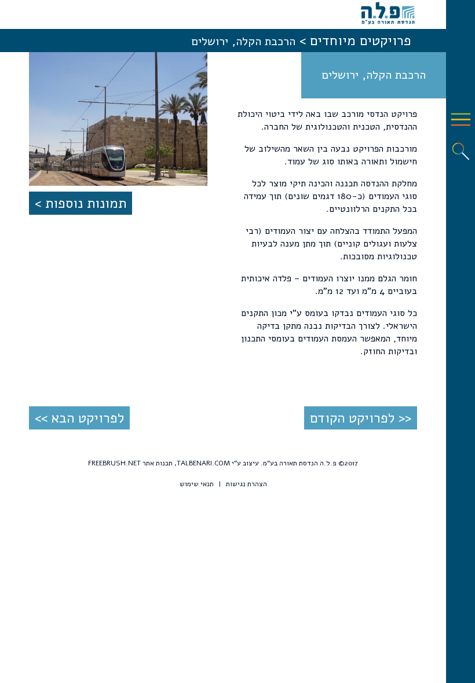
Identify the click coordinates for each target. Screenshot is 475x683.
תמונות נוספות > (80, 203)
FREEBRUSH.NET (114, 463)
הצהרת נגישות (246, 484)
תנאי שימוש (197, 484)
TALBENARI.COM (203, 463)
